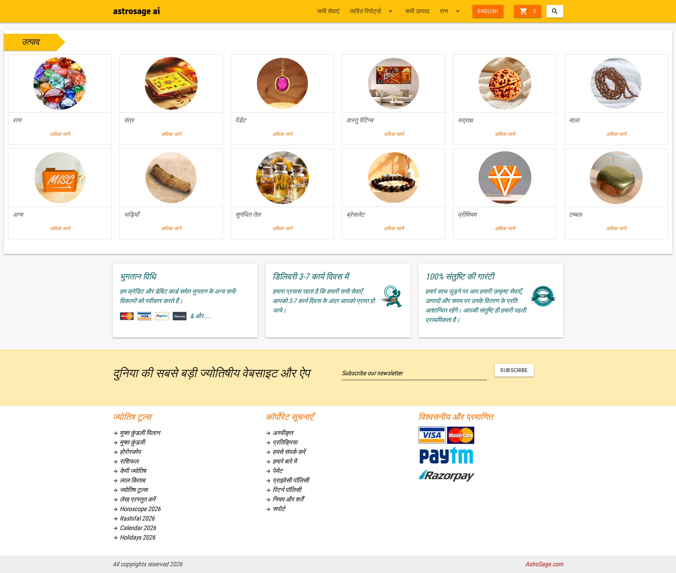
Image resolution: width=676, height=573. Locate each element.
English (488, 11)
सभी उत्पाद (417, 11)
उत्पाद (30, 42)
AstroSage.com (544, 564)
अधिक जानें (60, 134)
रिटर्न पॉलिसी (283, 489)
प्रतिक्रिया (281, 442)
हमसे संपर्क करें (285, 451)
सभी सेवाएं (328, 11)
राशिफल (125, 461)
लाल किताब (129, 480)
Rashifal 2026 (134, 518)
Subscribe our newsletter (372, 373)
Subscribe (514, 370)
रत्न (451, 11)
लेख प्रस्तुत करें (134, 499)
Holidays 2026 (134, 537)
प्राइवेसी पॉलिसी (287, 480)
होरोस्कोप (127, 451)
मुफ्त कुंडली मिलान (136, 432)
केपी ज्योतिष (129, 470)
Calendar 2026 (134, 527)
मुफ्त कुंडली (129, 442)
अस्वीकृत (279, 432)
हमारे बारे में (280, 461)
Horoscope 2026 (137, 508)
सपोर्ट (275, 508)
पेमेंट (273, 470)
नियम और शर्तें (284, 499)
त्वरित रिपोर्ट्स (372, 11)
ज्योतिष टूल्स (130, 489)
